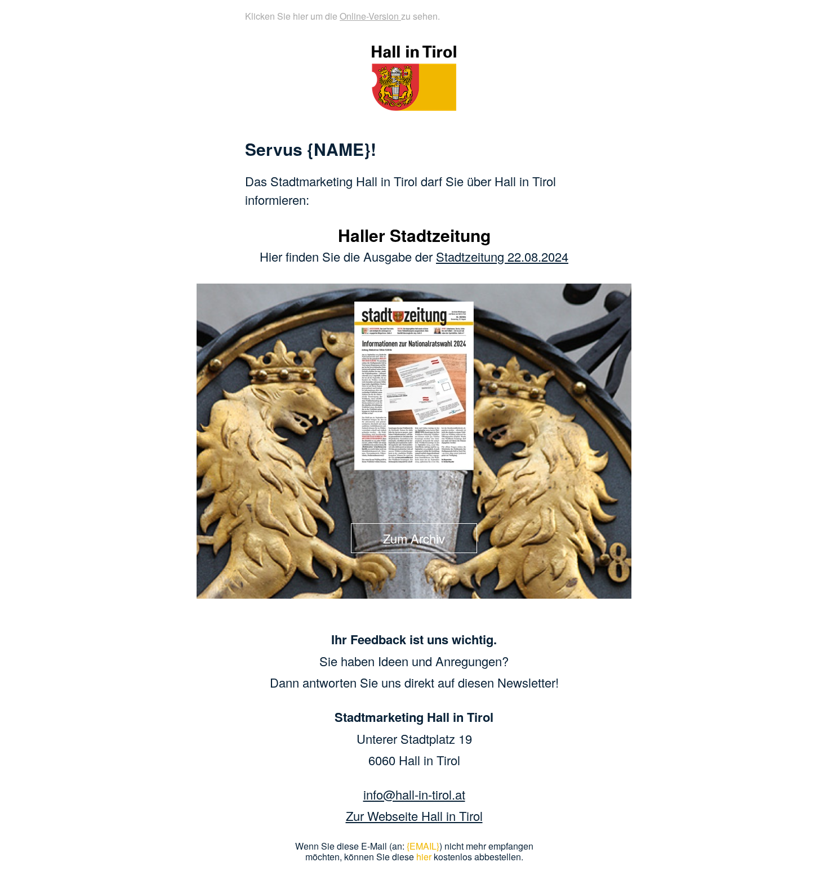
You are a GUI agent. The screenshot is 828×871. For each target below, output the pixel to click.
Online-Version (370, 16)
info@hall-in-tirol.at (414, 794)
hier (423, 856)
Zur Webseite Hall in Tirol (414, 815)
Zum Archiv (414, 538)
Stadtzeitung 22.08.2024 (502, 256)
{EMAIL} (423, 845)
